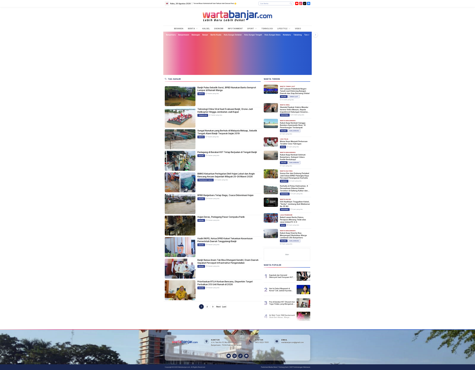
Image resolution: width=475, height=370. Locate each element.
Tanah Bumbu (310, 35)
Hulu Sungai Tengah (253, 35)
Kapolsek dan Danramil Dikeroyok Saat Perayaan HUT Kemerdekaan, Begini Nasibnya (281, 276)
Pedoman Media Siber (269, 367)
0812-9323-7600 (262, 342)
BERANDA (178, 28)
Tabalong (297, 35)
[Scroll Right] (315, 35)
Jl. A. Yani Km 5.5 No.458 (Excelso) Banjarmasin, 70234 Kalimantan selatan (226, 343)
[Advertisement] (239, 55)
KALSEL (206, 28)
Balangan (196, 35)
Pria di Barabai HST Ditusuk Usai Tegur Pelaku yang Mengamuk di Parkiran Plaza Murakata (282, 303)
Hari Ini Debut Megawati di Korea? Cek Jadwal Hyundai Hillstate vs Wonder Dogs (280, 289)
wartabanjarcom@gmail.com (292, 342)
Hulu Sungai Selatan (233, 35)
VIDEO (298, 28)
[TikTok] (240, 356)
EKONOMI (218, 28)
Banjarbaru (171, 35)
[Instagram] (300, 3)
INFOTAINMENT (235, 28)
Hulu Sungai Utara (272, 35)
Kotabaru (287, 35)
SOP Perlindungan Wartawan (300, 367)
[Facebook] (308, 3)
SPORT (251, 28)
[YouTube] (296, 3)
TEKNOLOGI (267, 28)
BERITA (191, 28)
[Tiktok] (304, 3)
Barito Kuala (216, 35)
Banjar (205, 35)
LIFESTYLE (282, 28)
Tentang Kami (283, 367)
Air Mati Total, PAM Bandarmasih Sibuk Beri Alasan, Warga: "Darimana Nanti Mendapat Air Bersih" (282, 316)
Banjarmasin (183, 35)
